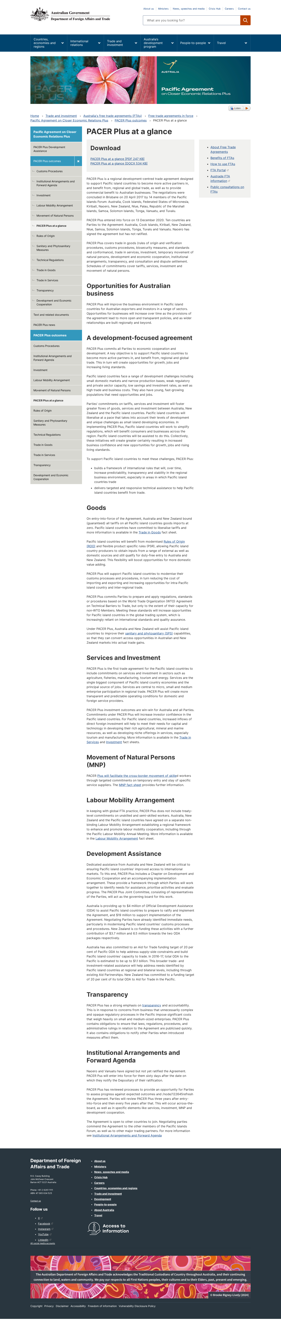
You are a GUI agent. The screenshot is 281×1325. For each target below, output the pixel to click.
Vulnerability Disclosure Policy (137, 1306)
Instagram (44, 1228)
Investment (43, 195)
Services (93, 742)
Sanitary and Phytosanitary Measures (53, 247)
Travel (221, 43)
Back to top (268, 1319)
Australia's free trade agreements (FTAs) (112, 116)
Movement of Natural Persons (55, 215)
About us (148, 8)
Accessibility (78, 1306)
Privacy (49, 1306)
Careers (229, 8)
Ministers (163, 8)
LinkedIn (43, 1239)
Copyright (36, 1306)
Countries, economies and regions (45, 42)
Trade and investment (115, 43)
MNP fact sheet (130, 785)
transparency (151, 1005)
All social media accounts (42, 1243)
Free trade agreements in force (170, 116)
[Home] (84, 14)
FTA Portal (218, 170)
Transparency (45, 290)
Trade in (185, 737)
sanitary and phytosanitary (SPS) (149, 633)
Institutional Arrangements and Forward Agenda (56, 183)
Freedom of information (102, 1306)
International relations (79, 43)
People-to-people (193, 43)
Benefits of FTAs (222, 158)
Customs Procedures (50, 171)
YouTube (43, 1234)
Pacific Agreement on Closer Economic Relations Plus (69, 120)
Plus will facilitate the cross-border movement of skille (136, 776)
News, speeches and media (189, 8)
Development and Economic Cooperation (54, 302)
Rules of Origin (46, 235)
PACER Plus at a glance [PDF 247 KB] (117, 159)
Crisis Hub (215, 8)
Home (34, 116)
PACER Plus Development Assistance (49, 148)
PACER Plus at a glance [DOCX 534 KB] (119, 163)
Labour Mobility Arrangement (55, 205)
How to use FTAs (222, 164)
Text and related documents (51, 314)
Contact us (244, 8)
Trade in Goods (46, 270)
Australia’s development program (153, 42)
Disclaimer (62, 1306)
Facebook (44, 1223)
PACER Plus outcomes (131, 120)
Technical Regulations (50, 260)
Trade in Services (47, 280)
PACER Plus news (44, 324)
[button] (240, 108)
